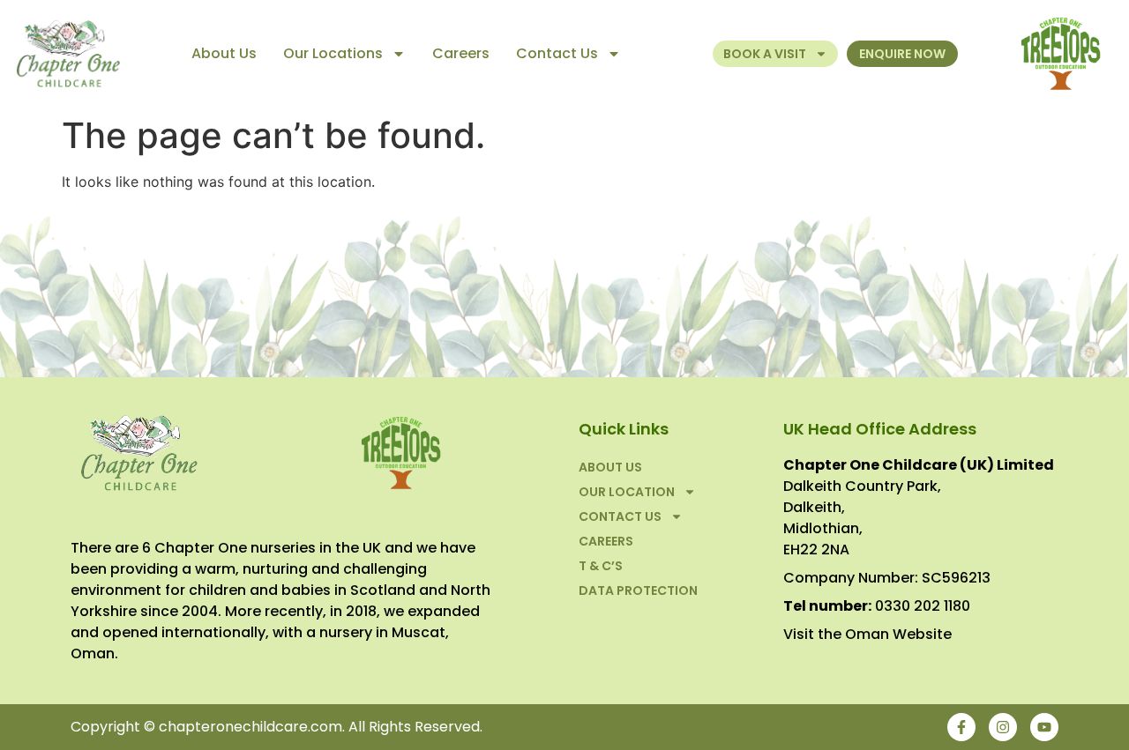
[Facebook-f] (961, 727)
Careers (461, 53)
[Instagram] (1003, 727)
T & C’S (601, 566)
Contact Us (557, 53)
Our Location (627, 492)
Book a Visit (764, 54)
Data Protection (638, 590)
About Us (224, 53)
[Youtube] (1044, 727)
